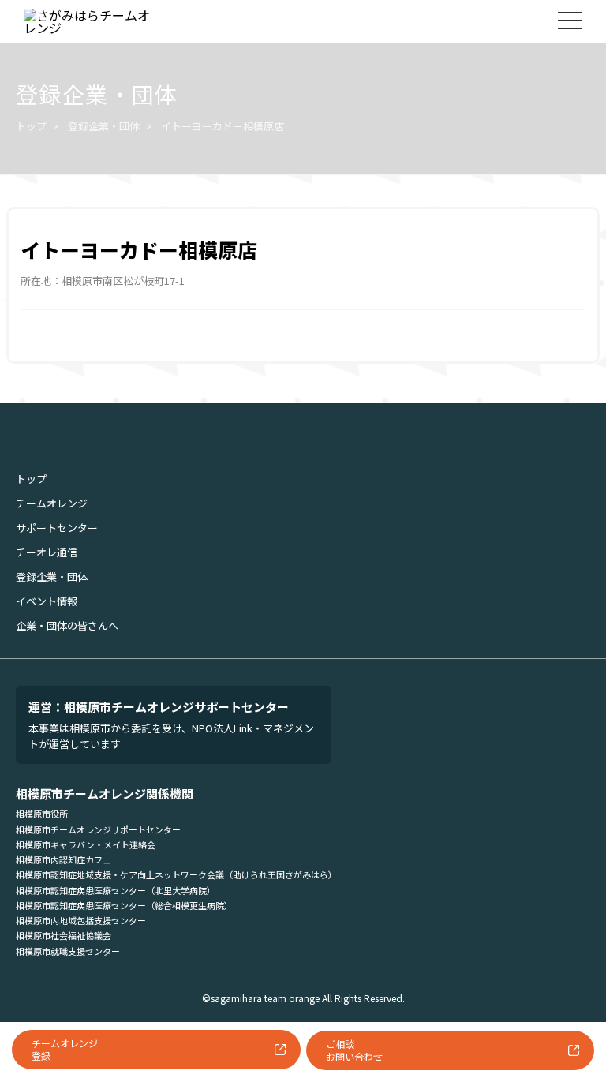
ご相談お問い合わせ (354, 1050)
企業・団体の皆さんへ (67, 625)
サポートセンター (57, 527)
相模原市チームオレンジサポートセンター (98, 829)
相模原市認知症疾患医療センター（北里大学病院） (115, 890)
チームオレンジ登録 (65, 1049)
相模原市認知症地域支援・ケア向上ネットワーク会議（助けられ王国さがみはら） (176, 874)
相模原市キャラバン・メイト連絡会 (85, 844)
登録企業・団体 (104, 125)
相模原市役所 (42, 813)
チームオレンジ (52, 503)
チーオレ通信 (46, 552)
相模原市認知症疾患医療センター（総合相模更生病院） (124, 905)
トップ (31, 125)
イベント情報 (46, 600)
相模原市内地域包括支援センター (81, 920)
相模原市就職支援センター (68, 951)
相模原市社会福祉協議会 (63, 935)
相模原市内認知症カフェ (63, 859)
